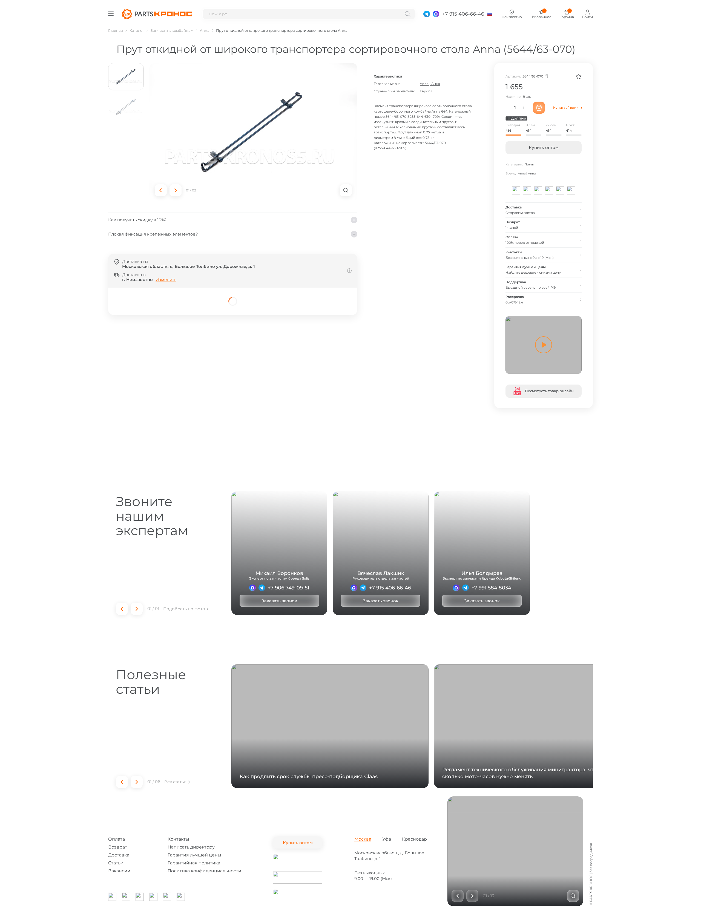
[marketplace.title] (297, 860)
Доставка (118, 855)
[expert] (252, 587)
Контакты (178, 839)
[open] (346, 190)
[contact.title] (426, 14)
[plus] (523, 107)
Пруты (529, 164)
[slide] (573, 896)
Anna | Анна (430, 84)
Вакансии (119, 870)
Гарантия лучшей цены (194, 855)
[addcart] (539, 108)
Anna (204, 30)
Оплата (116, 839)
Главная (115, 30)
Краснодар (414, 839)
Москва (362, 839)
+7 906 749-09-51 (288, 587)
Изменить (166, 279)
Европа (426, 91)
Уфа (386, 839)
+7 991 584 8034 (491, 587)
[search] (407, 14)
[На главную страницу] (157, 14)
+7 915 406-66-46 (390, 587)
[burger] (111, 14)
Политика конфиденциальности (204, 870)
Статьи (115, 863)
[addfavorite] (579, 76)
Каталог (137, 30)
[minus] (506, 107)
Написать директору (191, 847)
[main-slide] (253, 132)
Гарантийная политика (194, 863)
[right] (175, 190)
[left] (161, 190)
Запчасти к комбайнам (172, 30)
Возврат (117, 847)
